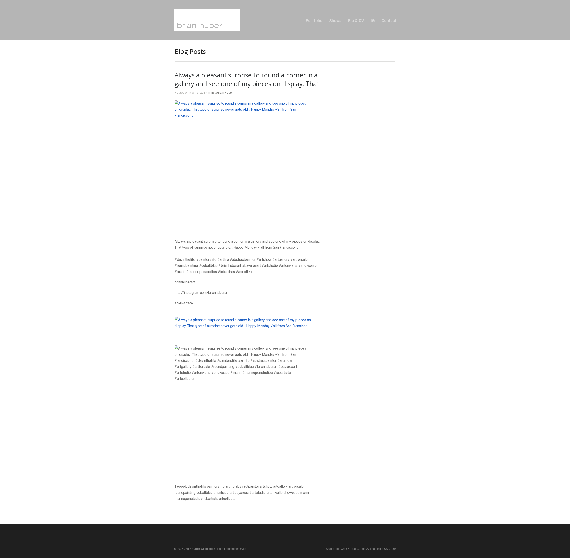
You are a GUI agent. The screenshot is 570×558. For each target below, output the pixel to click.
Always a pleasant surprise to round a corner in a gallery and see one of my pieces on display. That (247, 79)
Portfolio (314, 20)
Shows (335, 20)
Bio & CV (356, 20)
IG (373, 20)
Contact (388, 20)
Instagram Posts (222, 92)
